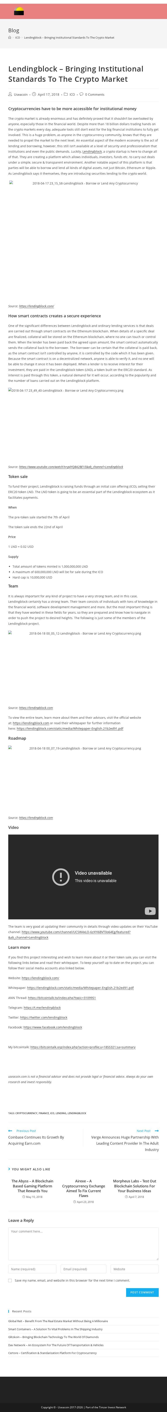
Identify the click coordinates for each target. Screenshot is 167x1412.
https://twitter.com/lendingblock (43, 1017)
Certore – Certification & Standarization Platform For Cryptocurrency (52, 1353)
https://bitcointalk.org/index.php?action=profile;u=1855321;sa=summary (82, 1047)
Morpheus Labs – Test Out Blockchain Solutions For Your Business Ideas (134, 1186)
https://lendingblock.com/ (36, 306)
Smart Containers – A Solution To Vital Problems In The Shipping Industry (55, 1329)
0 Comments (94, 94)
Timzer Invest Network (112, 1407)
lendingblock (77, 1113)
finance (44, 1113)
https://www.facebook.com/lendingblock (52, 1027)
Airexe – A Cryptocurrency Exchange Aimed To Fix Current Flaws (83, 1188)
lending (61, 1113)
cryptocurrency (26, 1113)
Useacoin (21, 94)
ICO (72, 94)
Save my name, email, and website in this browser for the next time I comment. (72, 1280)
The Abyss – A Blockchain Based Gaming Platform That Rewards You (32, 1186)
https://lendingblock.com (36, 708)
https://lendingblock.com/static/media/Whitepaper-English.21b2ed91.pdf (70, 728)
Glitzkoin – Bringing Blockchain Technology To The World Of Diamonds (53, 1337)
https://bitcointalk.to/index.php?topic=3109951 (62, 998)
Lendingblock (92, 151)
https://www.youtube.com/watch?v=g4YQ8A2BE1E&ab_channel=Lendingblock (71, 467)
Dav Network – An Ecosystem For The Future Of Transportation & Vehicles (56, 1345)
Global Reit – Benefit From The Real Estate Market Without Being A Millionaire (58, 1321)
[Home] (9, 37)
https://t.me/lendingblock (42, 1008)
